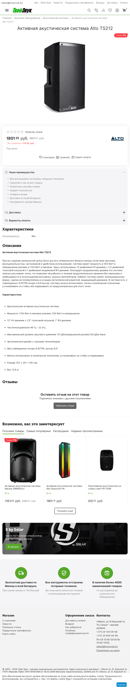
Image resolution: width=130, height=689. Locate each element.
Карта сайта (8, 633)
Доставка (112, 2)
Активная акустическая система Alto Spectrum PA (64, 487)
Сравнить (65, 157)
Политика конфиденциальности (77, 631)
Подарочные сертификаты (79, 2)
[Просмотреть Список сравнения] (103, 10)
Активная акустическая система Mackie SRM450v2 (22, 487)
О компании (8, 620)
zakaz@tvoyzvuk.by (12, 2)
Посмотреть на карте (108, 650)
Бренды (100, 2)
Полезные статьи (11, 627)
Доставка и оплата (75, 620)
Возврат (69, 623)
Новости (58, 2)
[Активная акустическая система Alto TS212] (65, 77)
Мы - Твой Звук (42, 2)
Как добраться (73, 627)
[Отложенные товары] (110, 10)
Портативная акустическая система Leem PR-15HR (105, 487)
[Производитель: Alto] (117, 138)
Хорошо (121, 684)
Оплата (124, 2)
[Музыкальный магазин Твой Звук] (22, 10)
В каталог (13, 546)
